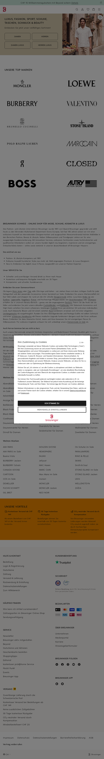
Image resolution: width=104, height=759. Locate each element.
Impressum (25, 393)
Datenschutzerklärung (78, 391)
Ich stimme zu (52, 403)
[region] (52, 379)
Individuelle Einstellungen (52, 410)
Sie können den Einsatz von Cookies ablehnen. (66, 384)
